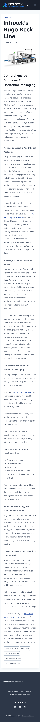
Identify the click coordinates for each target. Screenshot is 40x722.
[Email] (25, 707)
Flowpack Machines (11, 648)
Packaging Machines (12, 653)
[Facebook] (20, 707)
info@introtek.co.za (15, 681)
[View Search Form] (26, 5)
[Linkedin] (15, 707)
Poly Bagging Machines (13, 658)
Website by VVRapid (28, 716)
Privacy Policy (13, 691)
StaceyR (8, 42)
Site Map (26, 694)
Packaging (7, 17)
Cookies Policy (25, 691)
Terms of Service (16, 694)
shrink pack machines (23, 392)
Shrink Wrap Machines (12, 663)
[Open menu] (35, 5)
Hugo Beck (25, 648)
